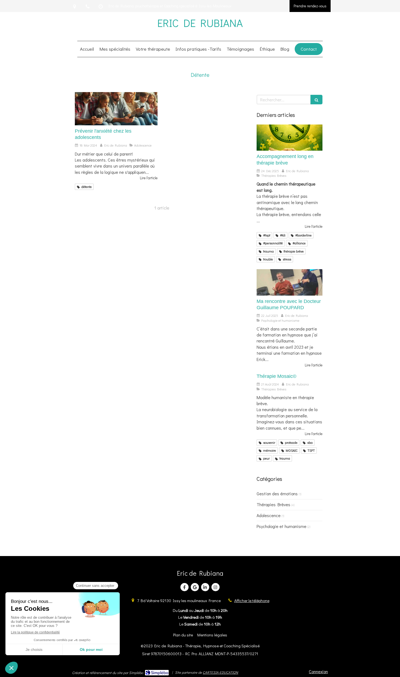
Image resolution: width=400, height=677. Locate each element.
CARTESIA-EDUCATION (220, 672)
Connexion (318, 671)
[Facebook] (184, 587)
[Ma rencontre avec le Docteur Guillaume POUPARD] (289, 282)
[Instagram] (215, 587)
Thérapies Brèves (273, 504)
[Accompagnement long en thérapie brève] (289, 138)
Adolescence (269, 515)
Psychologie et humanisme (281, 526)
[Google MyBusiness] (195, 587)
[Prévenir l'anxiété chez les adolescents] (116, 108)
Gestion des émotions (277, 493)
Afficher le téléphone (251, 600)
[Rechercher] (316, 99)
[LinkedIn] (205, 587)
